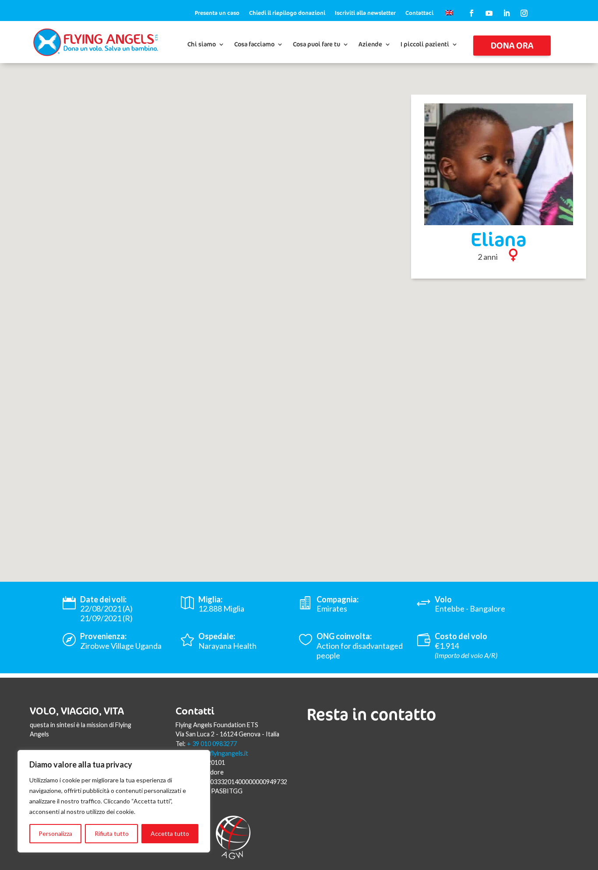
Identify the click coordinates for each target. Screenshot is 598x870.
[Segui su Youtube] (489, 13)
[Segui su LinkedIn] (507, 13)
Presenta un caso (217, 13)
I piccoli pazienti (425, 44)
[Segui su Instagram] (524, 13)
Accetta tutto (170, 833)
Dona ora (512, 45)
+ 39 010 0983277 (212, 743)
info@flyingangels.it (220, 753)
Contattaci (419, 13)
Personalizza (55, 833)
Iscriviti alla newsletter (365, 13)
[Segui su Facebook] (471, 13)
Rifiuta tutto (112, 833)
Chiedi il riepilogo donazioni (287, 13)
